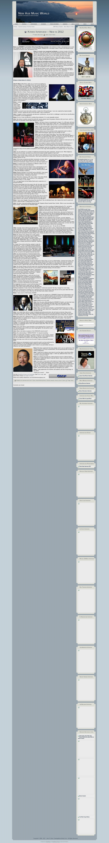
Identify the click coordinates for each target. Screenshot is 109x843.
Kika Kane (91, 264)
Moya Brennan (88, 283)
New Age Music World (33, 13)
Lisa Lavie (91, 269)
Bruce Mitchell (85, 222)
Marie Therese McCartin (85, 274)
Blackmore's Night (87, 219)
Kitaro (72, 380)
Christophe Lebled (82, 227)
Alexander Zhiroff (90, 210)
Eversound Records (82, 245)
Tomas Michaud (81, 308)
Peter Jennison (89, 288)
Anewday (85, 212)
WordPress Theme (56, 841)
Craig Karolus (84, 232)
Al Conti (84, 210)
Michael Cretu (81, 281)
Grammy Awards (50, 380)
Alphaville (80, 212)
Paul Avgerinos (86, 287)
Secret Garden (83, 297)
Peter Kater (80, 290)
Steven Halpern (81, 301)
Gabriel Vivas (84, 247)
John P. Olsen (52, 34)
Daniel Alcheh (91, 233)
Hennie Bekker (81, 250)
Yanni (90, 314)
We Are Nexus (85, 313)
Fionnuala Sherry (86, 246)
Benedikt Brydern (88, 217)
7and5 (79, 209)
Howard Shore (88, 250)
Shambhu (89, 297)
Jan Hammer (81, 253)
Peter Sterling (86, 290)
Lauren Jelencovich (86, 267)
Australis (89, 215)
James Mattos (91, 251)
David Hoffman (85, 237)
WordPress (48, 841)
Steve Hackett (85, 300)
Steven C (90, 300)
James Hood (85, 251)
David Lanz (91, 237)
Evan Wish (88, 244)
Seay (79, 297)
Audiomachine (84, 215)
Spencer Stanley (81, 299)
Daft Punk (80, 233)
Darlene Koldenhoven (83, 235)
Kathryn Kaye (90, 261)
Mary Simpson (84, 276)
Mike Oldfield (89, 282)
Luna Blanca (86, 272)
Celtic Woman (81, 224)
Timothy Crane (84, 306)
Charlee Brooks (81, 226)
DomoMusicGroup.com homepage (26, 374)
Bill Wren (89, 218)
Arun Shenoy (81, 214)
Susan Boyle (84, 302)
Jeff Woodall (89, 254)
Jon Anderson (85, 258)
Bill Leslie (85, 218)
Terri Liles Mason (85, 305)
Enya (83, 242)
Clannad (80, 229)
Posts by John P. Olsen (60, 380)
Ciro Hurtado (90, 228)
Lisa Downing (81, 269)
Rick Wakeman (84, 293)
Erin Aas (84, 244)
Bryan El (90, 222)
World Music (86, 314)
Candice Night (90, 223)
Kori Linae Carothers (85, 265)
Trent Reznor (85, 309)
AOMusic (84, 213)
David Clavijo (86, 236)
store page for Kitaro (28, 375)
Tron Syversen (84, 310)
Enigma (80, 242)
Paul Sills (83, 288)
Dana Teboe (85, 233)
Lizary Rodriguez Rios (83, 270)
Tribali (79, 310)
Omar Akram (85, 286)
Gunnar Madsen (81, 249)
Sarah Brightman (82, 296)
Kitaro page (40, 374)
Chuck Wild (84, 228)
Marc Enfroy (86, 273)
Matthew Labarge (82, 277)
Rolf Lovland (91, 293)
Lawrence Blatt (81, 268)
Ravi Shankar (85, 292)
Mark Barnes (89, 274)
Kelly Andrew (87, 263)
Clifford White (85, 229)
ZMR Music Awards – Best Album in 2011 (63, 26)
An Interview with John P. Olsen (28, 380)
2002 (82, 209)
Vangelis (80, 311)
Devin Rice (83, 241)
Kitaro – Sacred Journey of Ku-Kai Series (24, 26)
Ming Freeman (81, 283)
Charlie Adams (88, 226)
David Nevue (86, 238)
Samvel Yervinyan (90, 295)
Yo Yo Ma (86, 315)
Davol (82, 240)
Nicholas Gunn (81, 285)
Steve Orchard (88, 301)
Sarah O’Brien (89, 296)
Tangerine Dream (85, 304)
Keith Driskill (81, 263)
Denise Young (87, 240)
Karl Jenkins (84, 261)
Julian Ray (86, 260)
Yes (92, 314)
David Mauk (80, 238)
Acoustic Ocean (86, 209)
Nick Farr (87, 285)
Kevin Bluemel (85, 264)
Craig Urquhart (90, 232)
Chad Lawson (88, 224)
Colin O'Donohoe (84, 231)
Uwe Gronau (90, 310)
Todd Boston (91, 306)
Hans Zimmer (88, 249)
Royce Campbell (81, 295)
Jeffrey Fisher (84, 254)
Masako (89, 276)
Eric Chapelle (87, 242)
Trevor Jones (91, 309)
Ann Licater (89, 212)
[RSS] (14, 839)
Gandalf (89, 247)
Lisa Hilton (86, 269)
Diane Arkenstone (90, 241)
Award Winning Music (41, 380)
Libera (86, 268)
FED (88, 245)
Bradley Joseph (84, 220)
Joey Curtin (85, 255)
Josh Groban (81, 260)
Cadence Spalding (82, 223)
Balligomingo (81, 217)
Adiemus (80, 210)
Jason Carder (87, 253)
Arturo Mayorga (90, 213)
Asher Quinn (87, 214)
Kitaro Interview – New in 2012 (46, 31)
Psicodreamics (86, 291)
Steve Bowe (88, 299)
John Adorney (85, 256)
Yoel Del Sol (80, 315)
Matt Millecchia (86, 278)
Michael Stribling (88, 281)
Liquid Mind (90, 268)
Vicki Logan (84, 311)
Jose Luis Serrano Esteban (87, 259)
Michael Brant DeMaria (87, 279)
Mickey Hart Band (82, 282)
